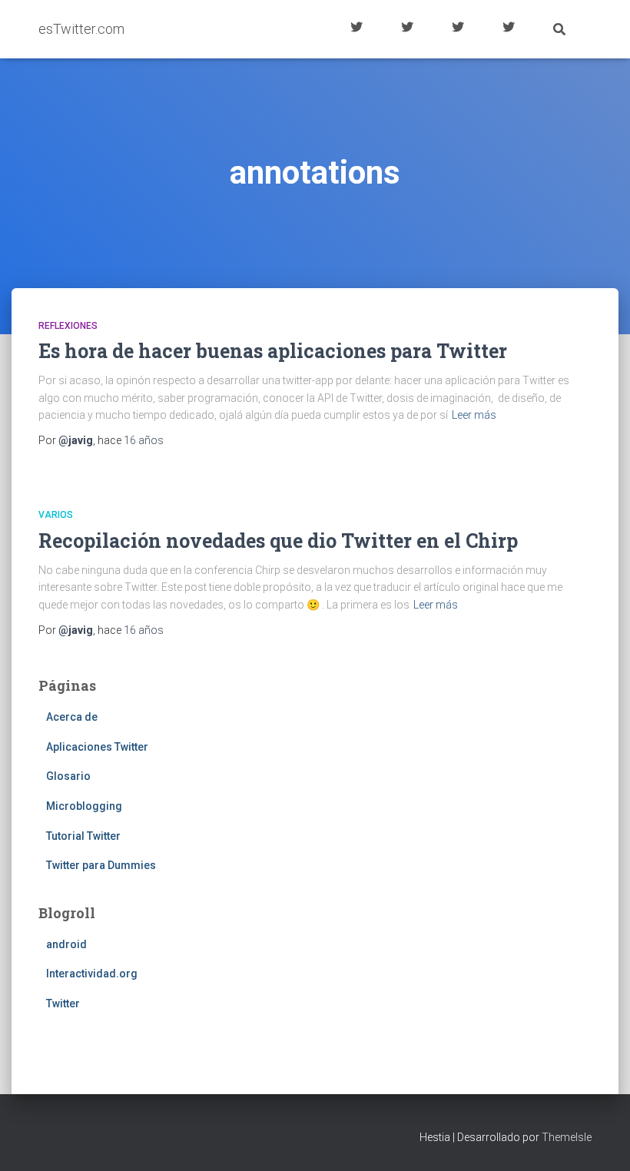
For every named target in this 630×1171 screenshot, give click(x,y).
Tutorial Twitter (356, 29)
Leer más (474, 415)
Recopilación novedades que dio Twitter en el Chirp (278, 540)
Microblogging (84, 806)
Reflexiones (68, 325)
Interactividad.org (92, 973)
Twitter (63, 1003)
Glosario (458, 29)
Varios (55, 514)
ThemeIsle (567, 1137)
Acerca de (508, 29)
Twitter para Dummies (101, 865)
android (66, 944)
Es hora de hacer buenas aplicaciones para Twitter (272, 350)
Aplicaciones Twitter (407, 29)
